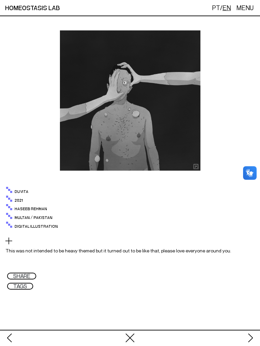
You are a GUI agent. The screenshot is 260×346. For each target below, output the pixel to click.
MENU (245, 7)
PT (216, 7)
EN (226, 7)
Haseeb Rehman (31, 209)
